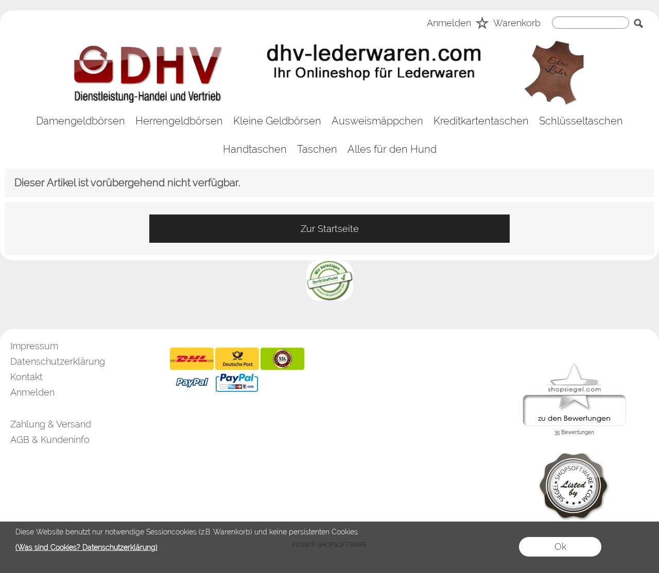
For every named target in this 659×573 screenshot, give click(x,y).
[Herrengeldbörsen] (179, 121)
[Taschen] (317, 149)
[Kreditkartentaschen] (481, 121)
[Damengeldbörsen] (80, 121)
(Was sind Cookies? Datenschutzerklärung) (86, 547)
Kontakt (26, 376)
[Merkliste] (482, 24)
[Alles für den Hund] (392, 149)
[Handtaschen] (255, 149)
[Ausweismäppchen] (377, 121)
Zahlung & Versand (50, 424)
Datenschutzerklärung (57, 361)
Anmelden (449, 23)
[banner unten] (329, 264)
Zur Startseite (330, 228)
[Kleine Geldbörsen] (277, 121)
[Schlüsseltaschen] (581, 121)
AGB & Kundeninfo (50, 439)
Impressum (34, 346)
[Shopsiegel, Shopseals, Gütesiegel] (574, 366)
